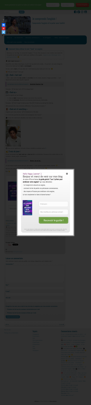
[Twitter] (3, 32)
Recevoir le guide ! (54, 220)
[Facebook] (3, 25)
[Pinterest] (3, 28)
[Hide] (2, 35)
